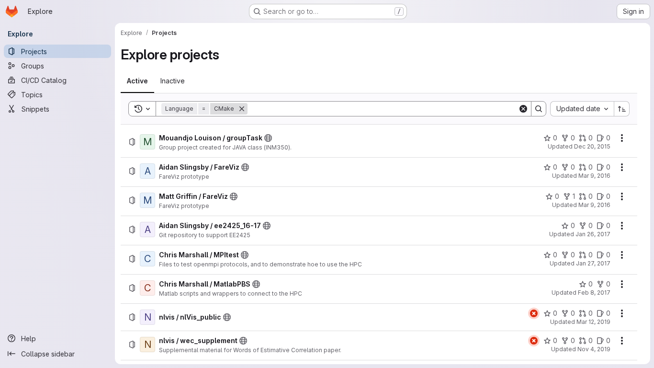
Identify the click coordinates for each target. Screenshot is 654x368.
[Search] (538, 108)
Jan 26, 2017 (592, 234)
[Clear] (523, 109)
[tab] (137, 81)
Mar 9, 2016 (594, 175)
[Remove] (242, 109)
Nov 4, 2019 (593, 349)
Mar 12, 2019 (593, 321)
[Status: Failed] (534, 313)
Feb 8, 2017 (594, 292)
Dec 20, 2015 (592, 146)
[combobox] (582, 108)
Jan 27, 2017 (593, 263)
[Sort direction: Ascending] (622, 108)
